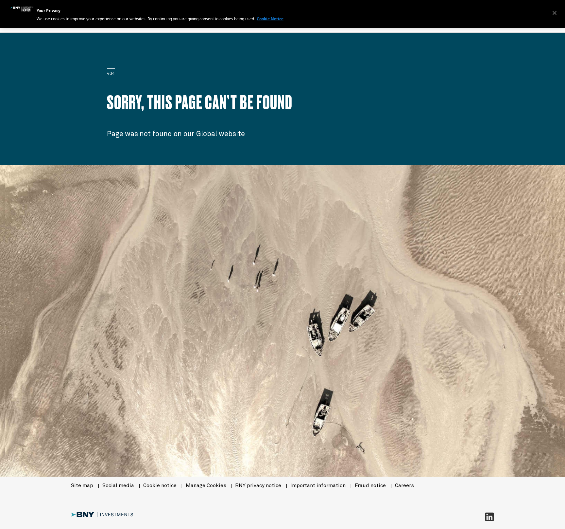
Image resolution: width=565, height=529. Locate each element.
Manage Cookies (206, 485)
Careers (404, 485)
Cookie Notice (270, 19)
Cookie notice (160, 485)
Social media (118, 485)
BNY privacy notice (258, 485)
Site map (82, 485)
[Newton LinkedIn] (489, 516)
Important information (318, 485)
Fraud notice (371, 485)
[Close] (554, 13)
